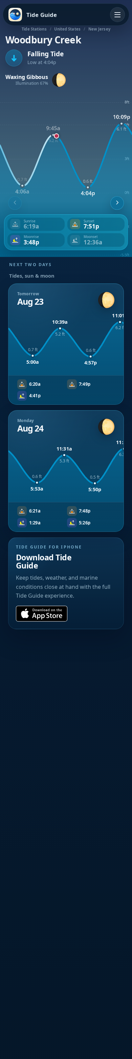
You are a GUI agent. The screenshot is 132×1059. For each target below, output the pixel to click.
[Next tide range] (117, 203)
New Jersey (99, 29)
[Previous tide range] (15, 203)
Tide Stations (34, 29)
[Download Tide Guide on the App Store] (41, 614)
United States (67, 29)
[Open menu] (117, 14)
